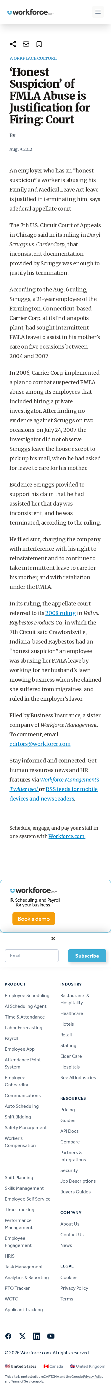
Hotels (67, 1024)
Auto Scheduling (22, 1106)
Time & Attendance (25, 1017)
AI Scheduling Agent (25, 1006)
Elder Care (71, 1056)
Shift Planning (19, 1177)
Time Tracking (19, 1209)
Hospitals (70, 1067)
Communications (23, 1095)
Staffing (68, 1045)
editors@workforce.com (39, 743)
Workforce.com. (67, 836)
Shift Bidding (18, 1117)
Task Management (24, 1267)
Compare (70, 1142)
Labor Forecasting (23, 1027)
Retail (66, 1035)
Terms (66, 1299)
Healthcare (71, 1013)
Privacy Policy (74, 1288)
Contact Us (72, 1234)
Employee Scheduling (27, 995)
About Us (70, 1224)
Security (69, 1170)
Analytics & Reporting (27, 1277)
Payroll (11, 1038)
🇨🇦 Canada (53, 1366)
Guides (67, 1120)
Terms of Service (23, 1381)
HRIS (10, 1256)
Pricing (67, 1110)
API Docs (69, 1131)
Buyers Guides (75, 1192)
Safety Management (26, 1127)
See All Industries (78, 1077)
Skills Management (24, 1188)
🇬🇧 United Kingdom (87, 1366)
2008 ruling (60, 613)
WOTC (11, 1299)
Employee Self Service (28, 1199)
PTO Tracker (17, 1288)
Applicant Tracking (24, 1309)
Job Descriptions (78, 1181)
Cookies (69, 1277)
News (66, 1245)
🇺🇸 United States (20, 1366)
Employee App (20, 1049)
